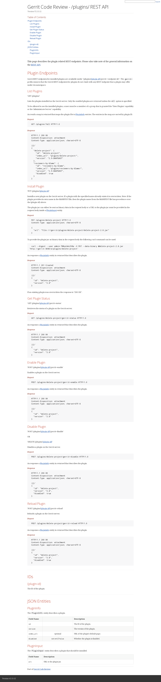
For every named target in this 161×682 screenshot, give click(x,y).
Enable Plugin (35, 32)
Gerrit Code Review (42, 669)
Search (158, 2)
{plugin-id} (34, 44)
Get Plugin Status (37, 29)
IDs (29, 41)
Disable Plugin (36, 35)
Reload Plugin (35, 38)
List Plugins (34, 24)
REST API (35, 64)
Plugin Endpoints (35, 21)
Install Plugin (35, 27)
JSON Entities (33, 47)
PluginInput (35, 53)
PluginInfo (34, 50)
